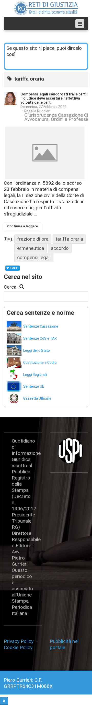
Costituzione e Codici (40, 362)
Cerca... (11, 287)
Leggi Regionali (35, 374)
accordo (60, 248)
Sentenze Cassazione (40, 326)
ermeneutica (30, 248)
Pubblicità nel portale (64, 644)
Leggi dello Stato (36, 350)
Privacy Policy (20, 641)
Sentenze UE (33, 386)
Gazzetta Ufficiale (37, 398)
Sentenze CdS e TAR (40, 338)
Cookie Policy (18, 647)
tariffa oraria (69, 239)
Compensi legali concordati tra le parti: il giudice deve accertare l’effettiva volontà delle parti (54, 98)
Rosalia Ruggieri (37, 111)
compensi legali (34, 257)
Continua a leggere (22, 226)
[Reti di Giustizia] (46, 8)
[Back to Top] (4, 701)
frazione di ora (33, 239)
